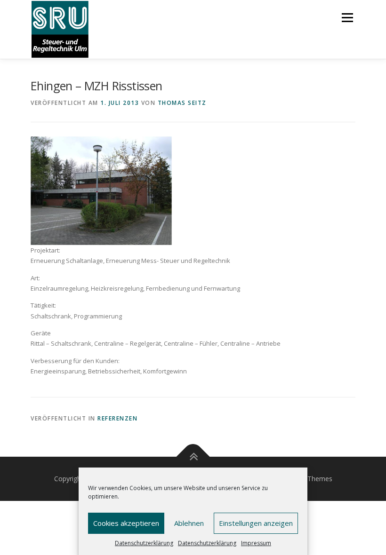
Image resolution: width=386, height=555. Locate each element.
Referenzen (117, 418)
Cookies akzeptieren (126, 523)
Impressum (256, 543)
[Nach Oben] (193, 456)
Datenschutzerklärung (144, 543)
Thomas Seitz (182, 103)
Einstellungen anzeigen (256, 523)
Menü (347, 17)
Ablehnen (189, 523)
